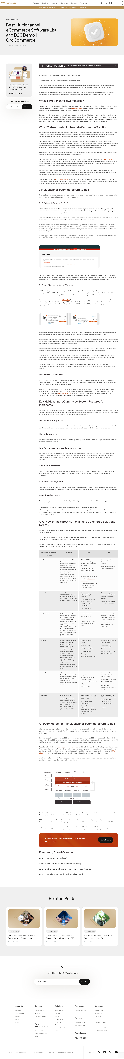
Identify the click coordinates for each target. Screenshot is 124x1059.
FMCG (57, 1016)
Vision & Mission (19, 1013)
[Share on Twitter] (120, 69)
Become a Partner (80, 1025)
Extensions (98, 1016)
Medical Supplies (59, 1019)
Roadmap (38, 1013)
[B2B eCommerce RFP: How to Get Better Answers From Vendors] (24, 918)
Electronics (58, 1025)
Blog (96, 1019)
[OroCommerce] (8, 3)
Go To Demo (105, 840)
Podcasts (97, 1025)
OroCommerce (39, 1010)
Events (17, 1019)
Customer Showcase (80, 1010)
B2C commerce (109, 159)
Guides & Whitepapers (101, 1022)
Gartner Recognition (41, 1033)
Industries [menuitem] (54, 3)
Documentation (99, 1010)
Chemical (57, 1030)
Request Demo (117, 3)
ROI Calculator (39, 1030)
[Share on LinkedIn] (120, 74)
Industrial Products (60, 1028)
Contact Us (18, 1025)
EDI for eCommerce (61, 179)
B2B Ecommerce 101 (100, 1028)
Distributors (58, 1013)
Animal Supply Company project (66, 747)
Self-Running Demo (40, 1016)
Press (17, 1022)
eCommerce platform (64, 393)
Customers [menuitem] (64, 3)
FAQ (36, 1036)
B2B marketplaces (77, 108)
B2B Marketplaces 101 (101, 1030)
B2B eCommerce (14, 931)
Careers (17, 1016)
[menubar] (60, 3)
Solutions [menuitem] (45, 3)
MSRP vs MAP (66, 300)
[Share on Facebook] (120, 65)
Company (18, 1010)
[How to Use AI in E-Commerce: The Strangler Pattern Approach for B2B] (62, 918)
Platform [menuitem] (36, 3)
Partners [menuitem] (74, 3)
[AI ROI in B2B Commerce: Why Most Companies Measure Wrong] (100, 918)
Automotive (58, 1022)
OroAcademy (98, 1013)
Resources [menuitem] (83, 3)
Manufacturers (59, 1010)
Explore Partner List (80, 1022)
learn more (81, 8)
